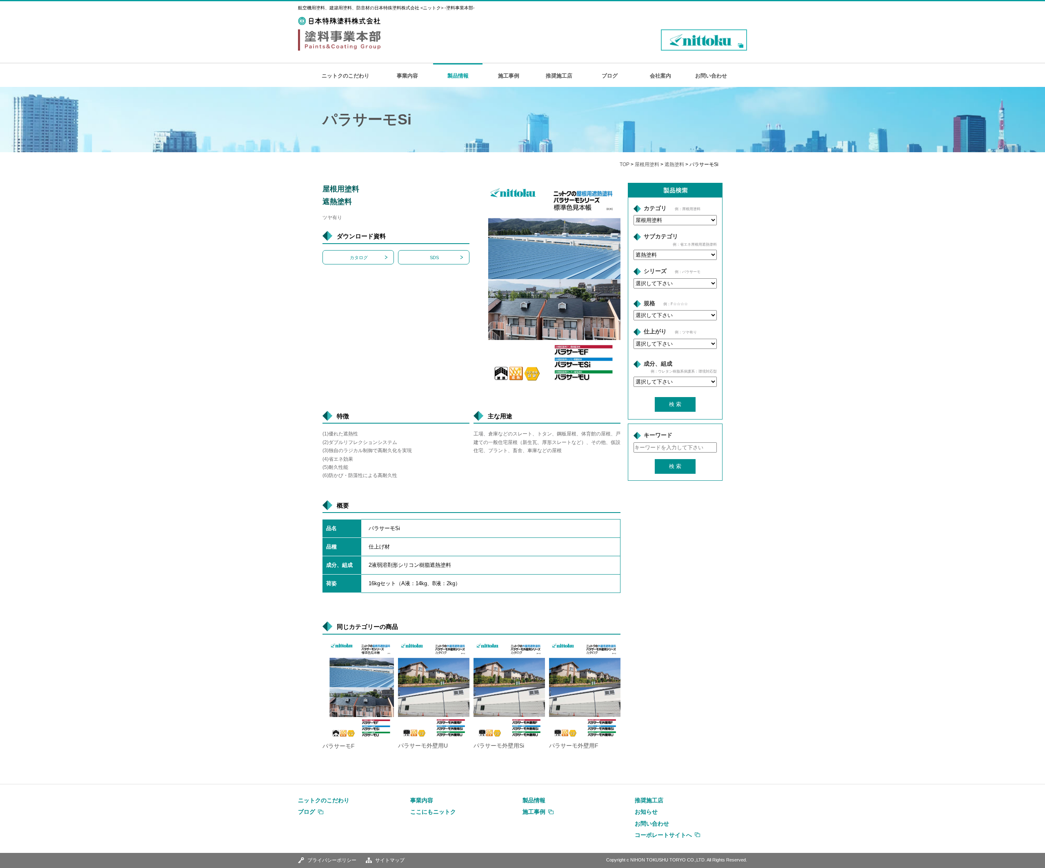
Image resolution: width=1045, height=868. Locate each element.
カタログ (359, 257)
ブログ (610, 76)
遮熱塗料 (674, 164)
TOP (624, 164)
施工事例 (508, 76)
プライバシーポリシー (331, 860)
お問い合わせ (711, 76)
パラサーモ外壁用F (573, 746)
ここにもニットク (433, 811)
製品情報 (458, 76)
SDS (434, 257)
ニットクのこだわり (345, 76)
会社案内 (660, 76)
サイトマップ (390, 860)
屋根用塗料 (647, 164)
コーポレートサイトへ (663, 835)
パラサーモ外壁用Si (499, 746)
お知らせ (646, 811)
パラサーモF (338, 746)
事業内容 (407, 76)
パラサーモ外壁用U (423, 746)
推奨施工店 (559, 76)
